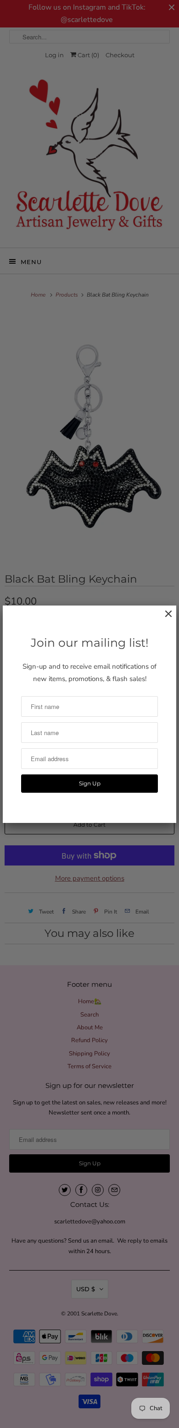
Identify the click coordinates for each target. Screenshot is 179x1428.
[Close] (164, 618)
